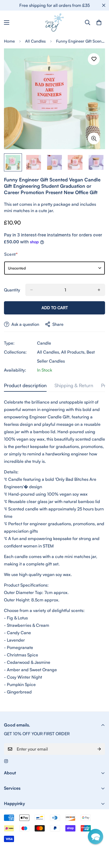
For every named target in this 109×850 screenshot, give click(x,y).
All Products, (73, 352)
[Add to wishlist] (94, 59)
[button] (95, 836)
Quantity (12, 290)
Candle (44, 343)
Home (9, 41)
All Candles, (48, 352)
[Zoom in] (94, 138)
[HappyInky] (54, 22)
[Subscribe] (99, 749)
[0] (99, 22)
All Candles (35, 41)
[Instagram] (6, 761)
